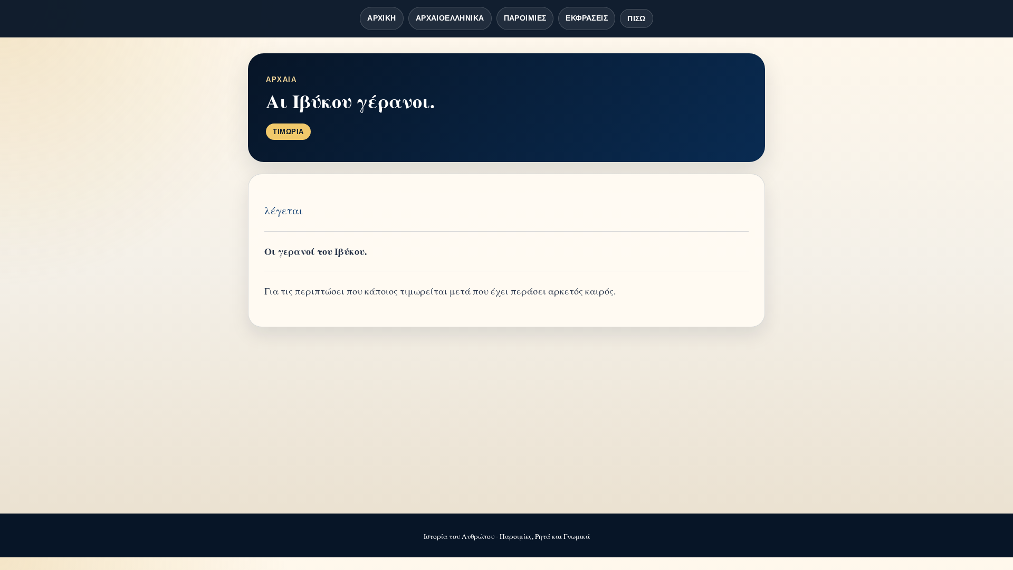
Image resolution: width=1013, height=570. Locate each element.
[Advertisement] (506, 421)
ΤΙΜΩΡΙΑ (288, 132)
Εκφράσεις (587, 18)
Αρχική (381, 18)
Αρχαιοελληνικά (450, 18)
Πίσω (636, 18)
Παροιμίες (525, 18)
